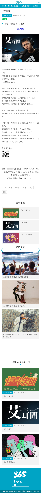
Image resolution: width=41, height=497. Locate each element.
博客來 (21, 178)
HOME (4, 6)
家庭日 (17, 188)
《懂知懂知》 (8, 396)
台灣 (4, 188)
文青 (10, 188)
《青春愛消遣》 (9, 462)
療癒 (4, 192)
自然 (24, 188)
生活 (30, 188)
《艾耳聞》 (35, 6)
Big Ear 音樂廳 (13, 6)
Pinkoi (29, 178)
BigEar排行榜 (25, 6)
